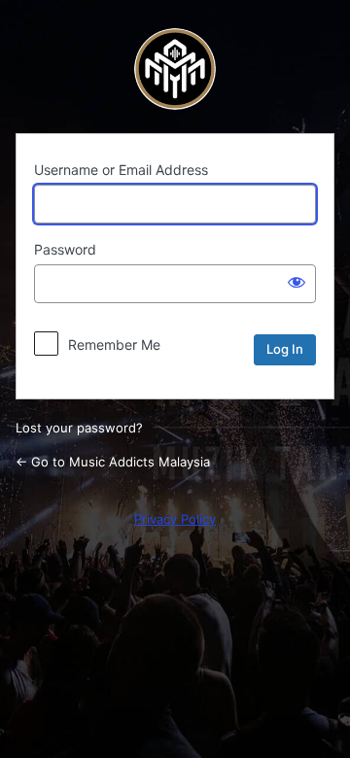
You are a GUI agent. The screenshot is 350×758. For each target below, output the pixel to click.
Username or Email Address (121, 169)
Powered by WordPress (175, 69)
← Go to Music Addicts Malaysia (113, 461)
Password (65, 249)
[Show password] (296, 281)
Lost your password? (79, 427)
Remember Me (114, 344)
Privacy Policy (175, 519)
